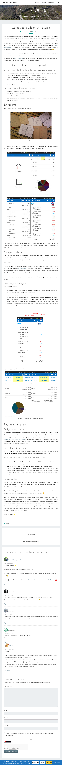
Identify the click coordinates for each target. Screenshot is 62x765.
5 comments (38, 31)
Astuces (8, 523)
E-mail (6, 718)
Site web (6, 725)
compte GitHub (18, 58)
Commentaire (8, 686)
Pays (43, 2)
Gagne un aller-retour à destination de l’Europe (41, 580)
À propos (51, 2)
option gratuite (22, 268)
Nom (5, 710)
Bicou (9, 611)
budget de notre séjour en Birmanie (15, 439)
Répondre (6, 585)
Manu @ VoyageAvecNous (15, 560)
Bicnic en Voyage (10, 2)
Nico (10, 645)
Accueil (37, 2)
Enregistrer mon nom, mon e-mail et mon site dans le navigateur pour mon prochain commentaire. (29, 734)
